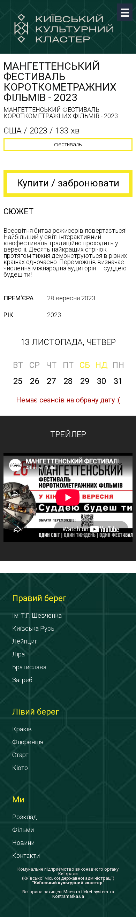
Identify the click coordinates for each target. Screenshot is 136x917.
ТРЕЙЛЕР (68, 434)
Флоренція (27, 742)
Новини (23, 842)
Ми (18, 799)
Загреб (22, 680)
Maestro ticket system (85, 891)
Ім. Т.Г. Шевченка (37, 615)
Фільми (23, 829)
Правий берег (39, 598)
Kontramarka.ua (68, 896)
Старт (20, 754)
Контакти (26, 855)
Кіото (20, 767)
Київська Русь (33, 628)
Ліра (18, 654)
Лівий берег (35, 712)
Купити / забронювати (68, 183)
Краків (22, 729)
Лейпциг (24, 641)
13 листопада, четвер (68, 342)
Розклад (24, 816)
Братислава (29, 667)
